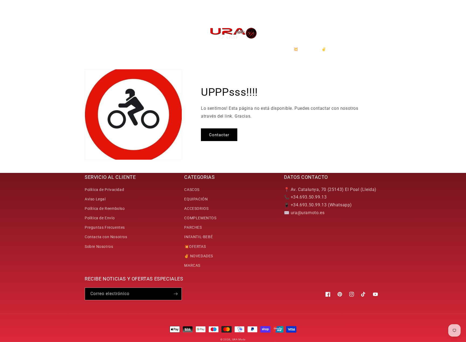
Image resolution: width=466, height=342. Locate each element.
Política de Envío (100, 218)
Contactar (219, 134)
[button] (91, 33)
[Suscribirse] (175, 294)
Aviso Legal (95, 199)
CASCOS (192, 189)
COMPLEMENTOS (200, 218)
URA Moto (239, 339)
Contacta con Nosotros (106, 237)
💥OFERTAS (195, 246)
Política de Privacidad (104, 189)
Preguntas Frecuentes (105, 227)
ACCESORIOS (196, 208)
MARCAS (192, 265)
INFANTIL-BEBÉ (198, 237)
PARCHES (193, 227)
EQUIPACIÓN (196, 199)
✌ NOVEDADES (198, 256)
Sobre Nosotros (99, 246)
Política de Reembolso (105, 208)
